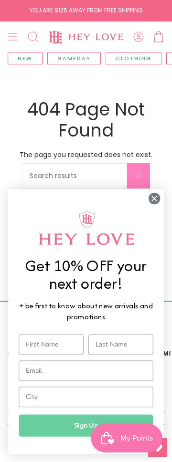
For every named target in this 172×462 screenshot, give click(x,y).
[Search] (138, 176)
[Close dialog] (154, 198)
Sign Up (86, 425)
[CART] (159, 37)
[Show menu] (12, 37)
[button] (33, 37)
